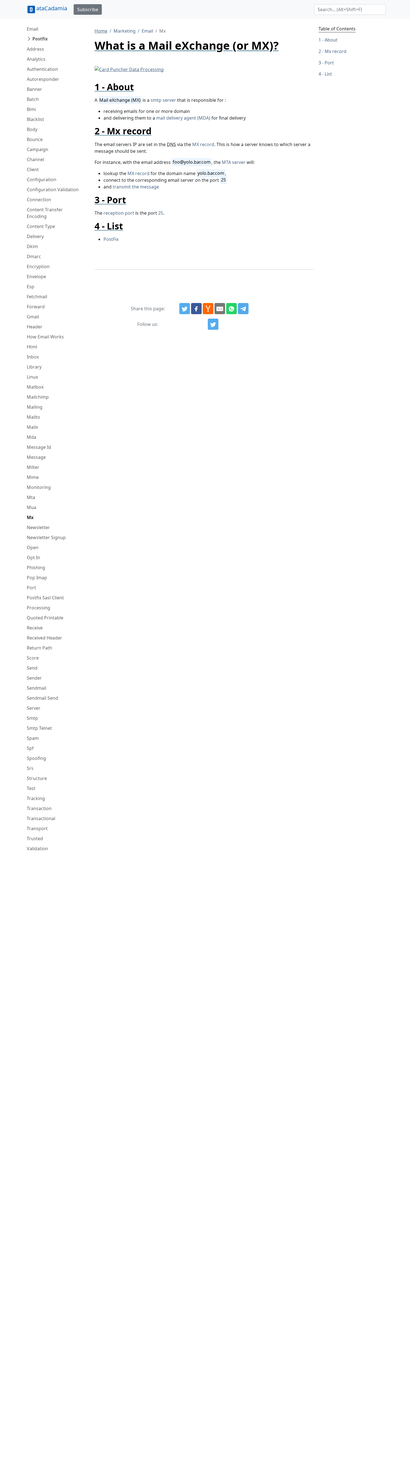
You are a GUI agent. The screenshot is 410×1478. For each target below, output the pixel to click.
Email (32, 29)
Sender (34, 678)
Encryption (38, 266)
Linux (32, 377)
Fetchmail (37, 297)
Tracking (36, 798)
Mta (31, 497)
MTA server (233, 162)
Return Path (39, 648)
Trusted (35, 838)
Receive (35, 628)
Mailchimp (38, 397)
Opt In (33, 557)
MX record (203, 144)
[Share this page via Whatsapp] (231, 308)
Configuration (41, 179)
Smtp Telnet (39, 728)
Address (35, 49)
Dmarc (34, 256)
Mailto (33, 417)
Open (32, 547)
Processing (38, 608)
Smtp (32, 718)
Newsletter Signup (46, 537)
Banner (34, 89)
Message (36, 457)
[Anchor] (138, 87)
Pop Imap (37, 578)
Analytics (36, 59)
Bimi (31, 109)
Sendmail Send (42, 698)
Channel (35, 159)
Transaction (39, 808)
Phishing (36, 567)
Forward (36, 307)
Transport (37, 828)
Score (33, 658)
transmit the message (136, 187)
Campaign (37, 149)
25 (160, 213)
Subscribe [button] (87, 9)
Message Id (39, 447)
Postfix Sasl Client (45, 598)
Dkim (32, 246)
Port (31, 588)
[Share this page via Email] (219, 308)
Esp (30, 287)
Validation (37, 848)
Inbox (33, 357)
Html (32, 347)
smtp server (163, 100)
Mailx (32, 427)
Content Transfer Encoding (45, 213)
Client (33, 169)
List (328, 74)
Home (101, 31)
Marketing (125, 31)
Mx (30, 517)
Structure (37, 778)
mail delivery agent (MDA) (183, 118)
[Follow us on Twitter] (213, 324)
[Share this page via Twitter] (184, 308)
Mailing (34, 407)
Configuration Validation (53, 189)
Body (32, 129)
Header (34, 327)
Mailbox (35, 387)
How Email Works (45, 337)
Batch (33, 99)
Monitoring (39, 487)
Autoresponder (43, 79)
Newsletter (38, 527)
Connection (39, 200)
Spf (30, 748)
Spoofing (36, 758)
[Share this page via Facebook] (196, 308)
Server (33, 708)
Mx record (335, 51)
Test (31, 788)
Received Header (44, 638)
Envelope (36, 276)
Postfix (40, 39)
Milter (33, 467)
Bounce (35, 139)
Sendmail (36, 688)
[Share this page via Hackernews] (208, 308)
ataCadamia (51, 8)
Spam (33, 738)
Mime (33, 477)
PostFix (111, 239)
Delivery (35, 236)
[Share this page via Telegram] (243, 308)
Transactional (41, 818)
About (331, 40)
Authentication (42, 69)
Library (34, 367)
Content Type (41, 226)
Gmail (33, 317)
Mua (31, 507)
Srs (30, 768)
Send (32, 668)
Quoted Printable (45, 618)
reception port (118, 213)
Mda (31, 437)
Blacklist (35, 119)
